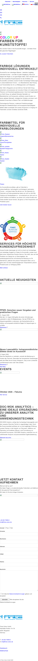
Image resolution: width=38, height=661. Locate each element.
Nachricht (2, 569)
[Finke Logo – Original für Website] (15, 23)
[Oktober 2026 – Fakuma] (9, 373)
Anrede (2, 528)
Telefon (2, 562)
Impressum (3, 648)
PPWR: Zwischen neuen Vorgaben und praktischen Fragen (18, 311)
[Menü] (35, 4)
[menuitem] (35, 4)
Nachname (3, 539)
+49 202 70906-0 (4, 520)
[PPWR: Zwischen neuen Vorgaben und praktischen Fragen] (19, 284)
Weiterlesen (3, 327)
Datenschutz (4, 651)
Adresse (2, 546)
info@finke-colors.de (6, 522)
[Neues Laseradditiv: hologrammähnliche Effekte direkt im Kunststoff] (19, 330)
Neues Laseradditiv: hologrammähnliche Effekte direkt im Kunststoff (19, 350)
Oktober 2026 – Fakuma (11, 391)
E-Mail (1, 554)
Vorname (2, 531)
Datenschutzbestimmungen (17, 594)
